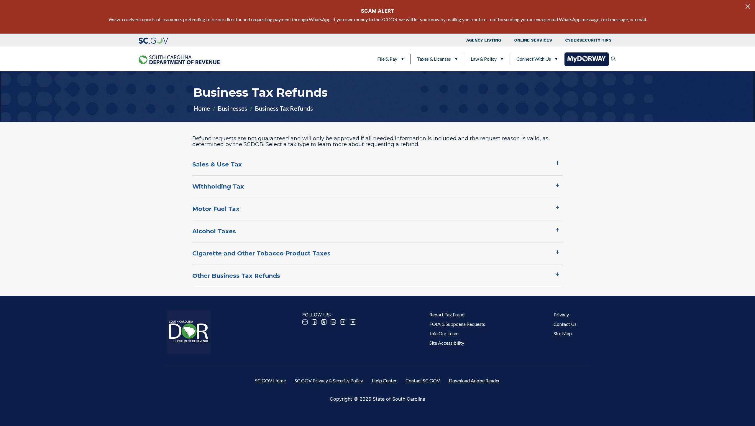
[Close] (747, 6)
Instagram (342, 322)
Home (201, 108)
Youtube (353, 322)
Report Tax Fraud (447, 314)
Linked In (333, 322)
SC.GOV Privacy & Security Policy (329, 380)
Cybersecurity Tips (588, 40)
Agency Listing (483, 40)
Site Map (563, 333)
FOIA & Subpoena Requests (457, 324)
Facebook (314, 322)
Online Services (533, 40)
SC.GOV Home (270, 380)
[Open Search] (613, 59)
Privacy (561, 314)
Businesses (232, 108)
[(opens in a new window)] (153, 40)
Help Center (384, 380)
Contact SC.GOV (423, 380)
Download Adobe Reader (474, 380)
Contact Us (565, 324)
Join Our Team (444, 333)
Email (305, 322)
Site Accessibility (446, 343)
